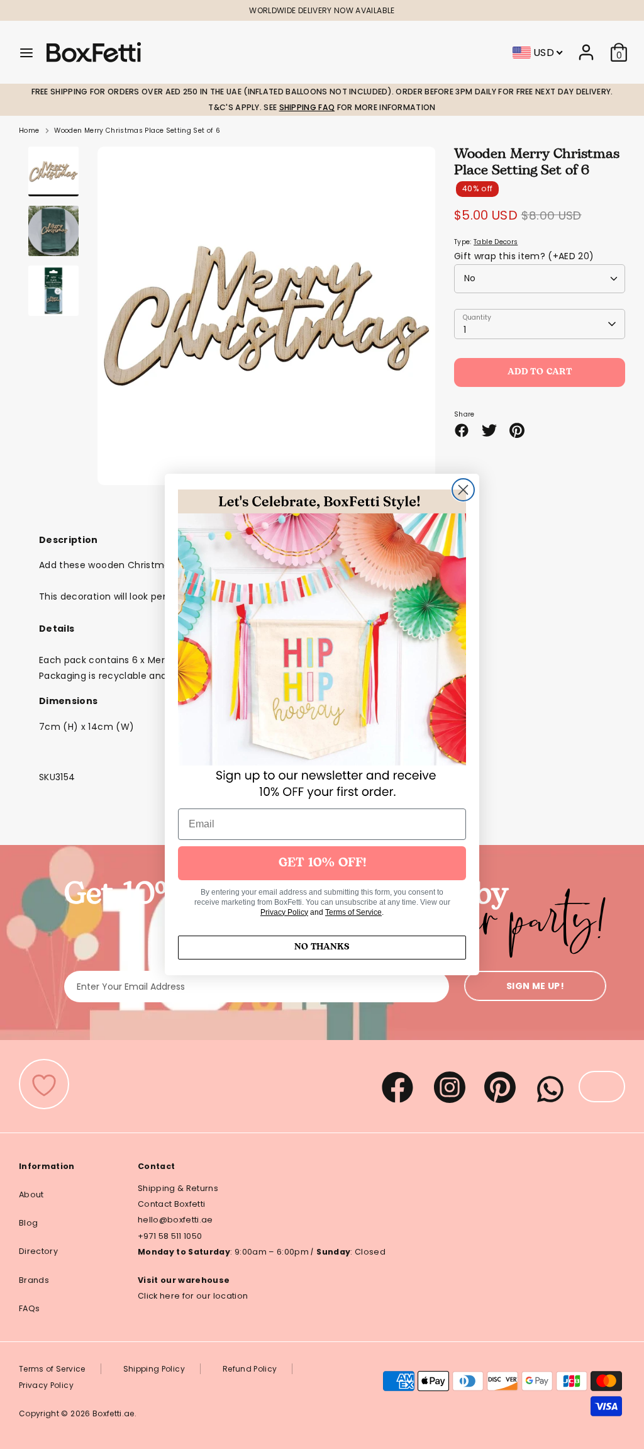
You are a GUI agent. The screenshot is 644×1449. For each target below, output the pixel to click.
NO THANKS (322, 947)
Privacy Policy (284, 912)
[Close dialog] (463, 490)
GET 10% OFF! (322, 863)
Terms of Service (353, 912)
